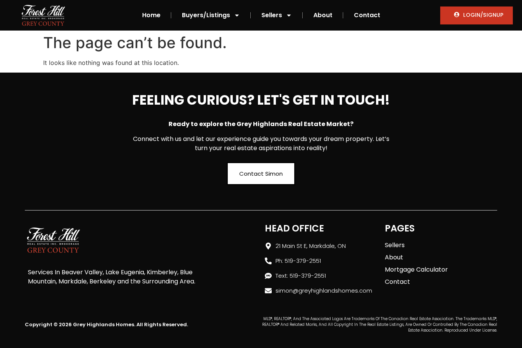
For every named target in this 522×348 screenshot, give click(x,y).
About (322, 15)
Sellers (271, 15)
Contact (367, 15)
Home (151, 15)
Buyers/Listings (206, 15)
